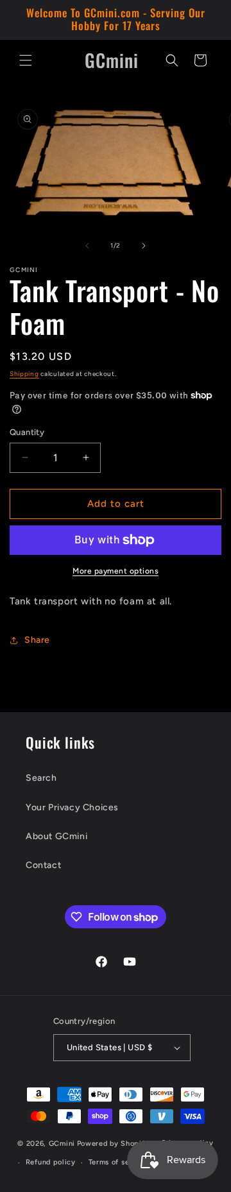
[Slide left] (87, 246)
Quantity (27, 432)
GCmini (62, 1143)
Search (41, 777)
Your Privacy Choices (72, 807)
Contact (43, 865)
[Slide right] (144, 246)
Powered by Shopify (113, 1143)
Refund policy (51, 1162)
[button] (26, 60)
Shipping (24, 374)
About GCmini (56, 836)
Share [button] (37, 639)
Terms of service (118, 1162)
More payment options (115, 570)
